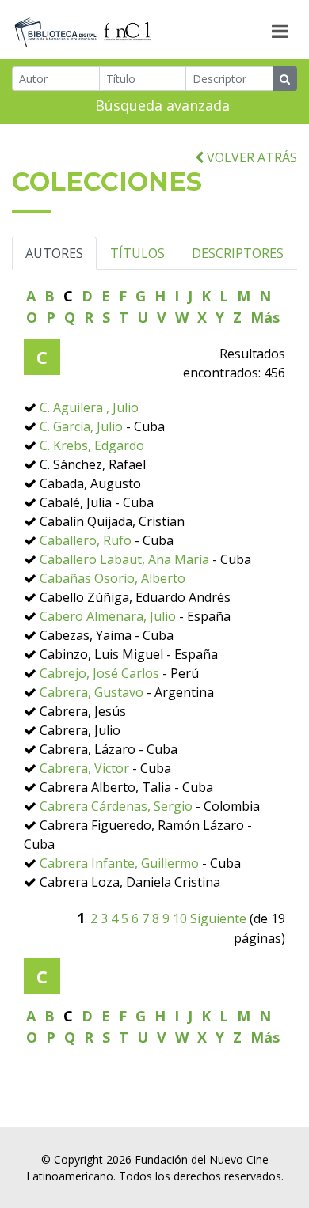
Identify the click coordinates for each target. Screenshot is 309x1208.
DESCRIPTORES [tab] (238, 253)
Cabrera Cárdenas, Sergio (116, 806)
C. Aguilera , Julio (89, 407)
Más (265, 317)
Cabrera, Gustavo (91, 692)
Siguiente (218, 918)
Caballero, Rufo (86, 540)
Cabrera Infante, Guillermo (119, 863)
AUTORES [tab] (54, 253)
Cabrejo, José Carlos (99, 673)
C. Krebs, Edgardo (92, 445)
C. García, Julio (83, 426)
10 (180, 918)
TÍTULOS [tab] (137, 253)
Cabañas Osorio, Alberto (112, 578)
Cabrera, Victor (84, 768)
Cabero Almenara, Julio (108, 616)
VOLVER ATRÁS (250, 157)
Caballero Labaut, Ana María (124, 559)
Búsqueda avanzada (162, 105)
